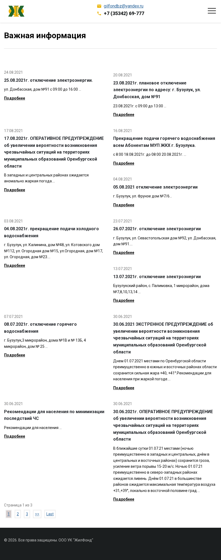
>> (37, 514)
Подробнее (14, 98)
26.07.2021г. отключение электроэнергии (157, 228)
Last (50, 514)
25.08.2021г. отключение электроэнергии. (48, 80)
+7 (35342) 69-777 (124, 13)
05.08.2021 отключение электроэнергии (155, 187)
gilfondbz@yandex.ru (123, 6)
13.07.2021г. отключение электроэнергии (157, 276)
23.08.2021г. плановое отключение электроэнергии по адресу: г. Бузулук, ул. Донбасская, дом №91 (157, 89)
